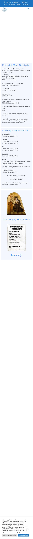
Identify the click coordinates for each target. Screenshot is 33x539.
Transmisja (24, 2)
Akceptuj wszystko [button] (23, 535)
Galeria (5, 4)
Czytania (18, 4)
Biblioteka (11, 4)
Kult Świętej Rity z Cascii (16, 219)
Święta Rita (7, 2)
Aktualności (16, 2)
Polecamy (26, 4)
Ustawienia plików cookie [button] (9, 535)
